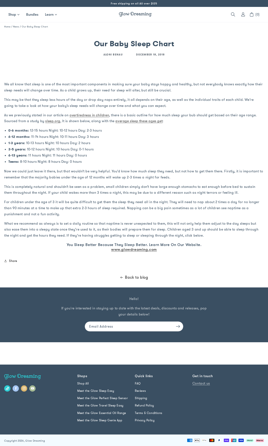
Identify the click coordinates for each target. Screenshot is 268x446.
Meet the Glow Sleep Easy (95, 391)
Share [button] (13, 261)
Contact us (201, 383)
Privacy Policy (145, 420)
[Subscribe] (178, 326)
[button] (233, 14)
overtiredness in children (89, 115)
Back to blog (136, 277)
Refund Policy (144, 405)
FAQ (138, 383)
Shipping (141, 398)
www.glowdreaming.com (134, 249)
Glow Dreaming (35, 440)
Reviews (140, 391)
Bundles (32, 14)
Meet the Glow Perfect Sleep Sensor (102, 398)
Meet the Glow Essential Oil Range (101, 413)
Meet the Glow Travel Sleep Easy (100, 405)
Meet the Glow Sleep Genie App (99, 420)
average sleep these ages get (138, 121)
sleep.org (52, 121)
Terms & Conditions (148, 413)
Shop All (83, 383)
